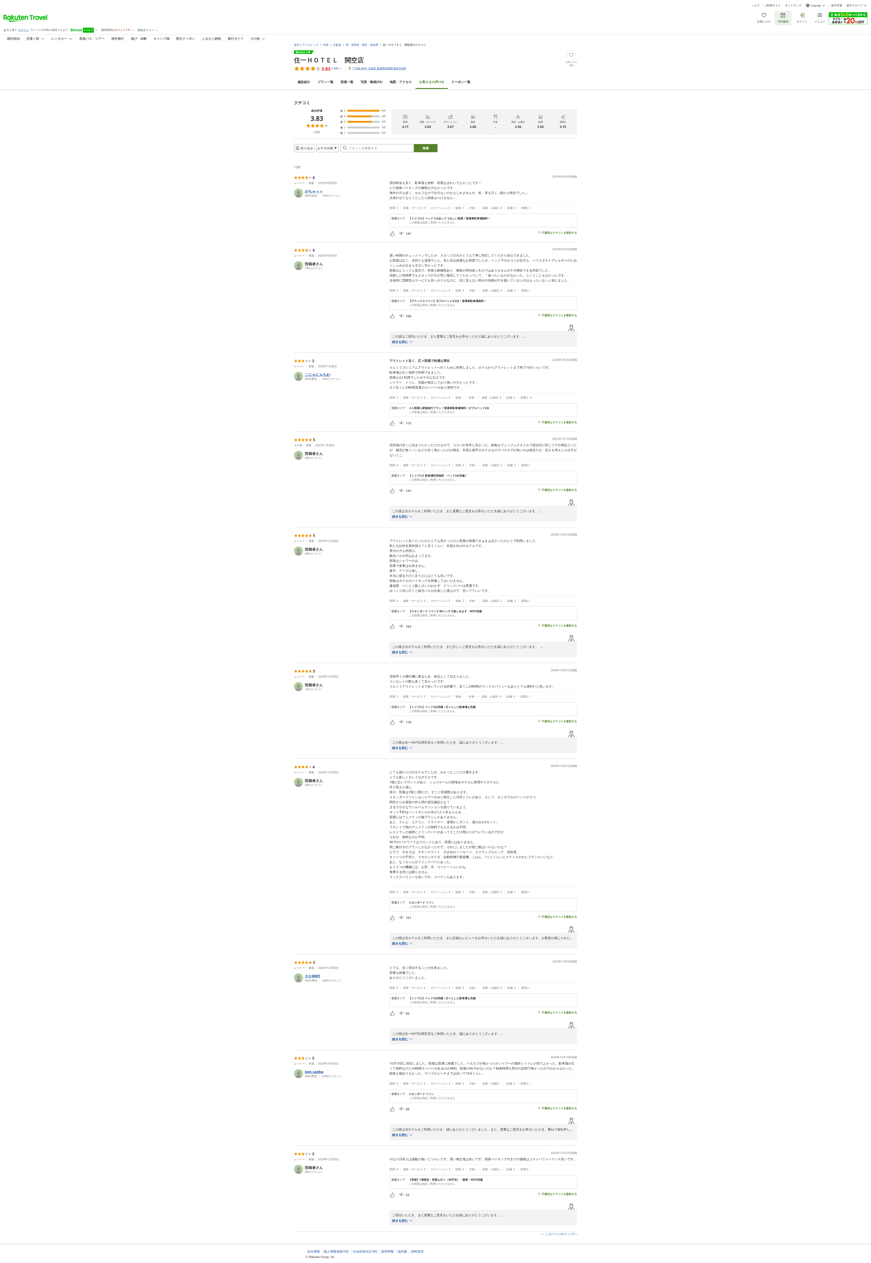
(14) (431, 82)
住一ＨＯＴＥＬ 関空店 (329, 60)
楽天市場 (836, 5)
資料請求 (417, 1251)
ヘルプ (755, 5)
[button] (340, 193)
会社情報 (313, 1251)
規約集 (402, 1251)
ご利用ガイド (772, 5)
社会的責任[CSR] (365, 1251)
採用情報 (387, 1251)
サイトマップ (793, 5)
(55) (371, 82)
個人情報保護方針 (336, 1251)
